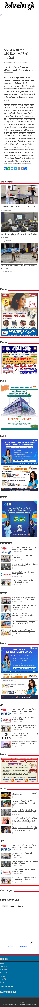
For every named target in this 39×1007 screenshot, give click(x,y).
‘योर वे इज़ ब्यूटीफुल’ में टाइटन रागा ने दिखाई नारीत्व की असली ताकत (25, 734)
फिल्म (2, 982)
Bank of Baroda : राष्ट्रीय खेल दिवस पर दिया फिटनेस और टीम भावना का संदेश (24, 581)
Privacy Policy (5, 973)
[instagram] (23, 1002)
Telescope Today (11, 62)
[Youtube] (20, 1002)
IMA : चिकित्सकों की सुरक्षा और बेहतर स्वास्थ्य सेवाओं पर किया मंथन (23, 623)
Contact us (4, 976)
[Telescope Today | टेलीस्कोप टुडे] (19, 5)
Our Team (4, 969)
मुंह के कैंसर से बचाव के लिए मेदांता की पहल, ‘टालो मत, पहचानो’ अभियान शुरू (23, 598)
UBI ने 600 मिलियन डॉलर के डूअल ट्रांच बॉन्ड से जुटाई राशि (24, 573)
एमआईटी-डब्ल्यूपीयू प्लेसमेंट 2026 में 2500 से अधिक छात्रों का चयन (25, 565)
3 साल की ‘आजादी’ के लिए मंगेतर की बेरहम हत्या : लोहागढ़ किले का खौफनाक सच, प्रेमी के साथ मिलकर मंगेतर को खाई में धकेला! (25, 820)
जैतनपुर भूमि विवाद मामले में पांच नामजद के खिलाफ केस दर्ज (24, 794)
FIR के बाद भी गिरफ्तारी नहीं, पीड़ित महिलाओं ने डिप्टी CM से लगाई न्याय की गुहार (23, 803)
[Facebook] (16, 1002)
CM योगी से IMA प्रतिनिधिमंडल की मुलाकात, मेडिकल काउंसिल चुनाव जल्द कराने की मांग (23, 632)
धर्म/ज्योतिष (3, 979)
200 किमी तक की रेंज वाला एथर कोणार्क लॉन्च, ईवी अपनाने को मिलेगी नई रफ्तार (24, 743)
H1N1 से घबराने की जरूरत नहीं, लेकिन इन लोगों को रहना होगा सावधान (24, 606)
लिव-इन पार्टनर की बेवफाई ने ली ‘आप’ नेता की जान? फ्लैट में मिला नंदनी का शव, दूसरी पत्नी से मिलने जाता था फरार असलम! (24, 829)
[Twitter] (18, 1002)
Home (2, 963)
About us (3, 966)
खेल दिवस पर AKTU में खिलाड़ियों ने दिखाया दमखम (18, 206)
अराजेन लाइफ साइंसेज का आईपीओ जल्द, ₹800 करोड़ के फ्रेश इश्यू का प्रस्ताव (24, 548)
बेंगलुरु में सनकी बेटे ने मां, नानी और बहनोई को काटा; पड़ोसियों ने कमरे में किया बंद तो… (25, 811)
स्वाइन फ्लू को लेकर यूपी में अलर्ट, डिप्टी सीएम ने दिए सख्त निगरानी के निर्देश (23, 614)
